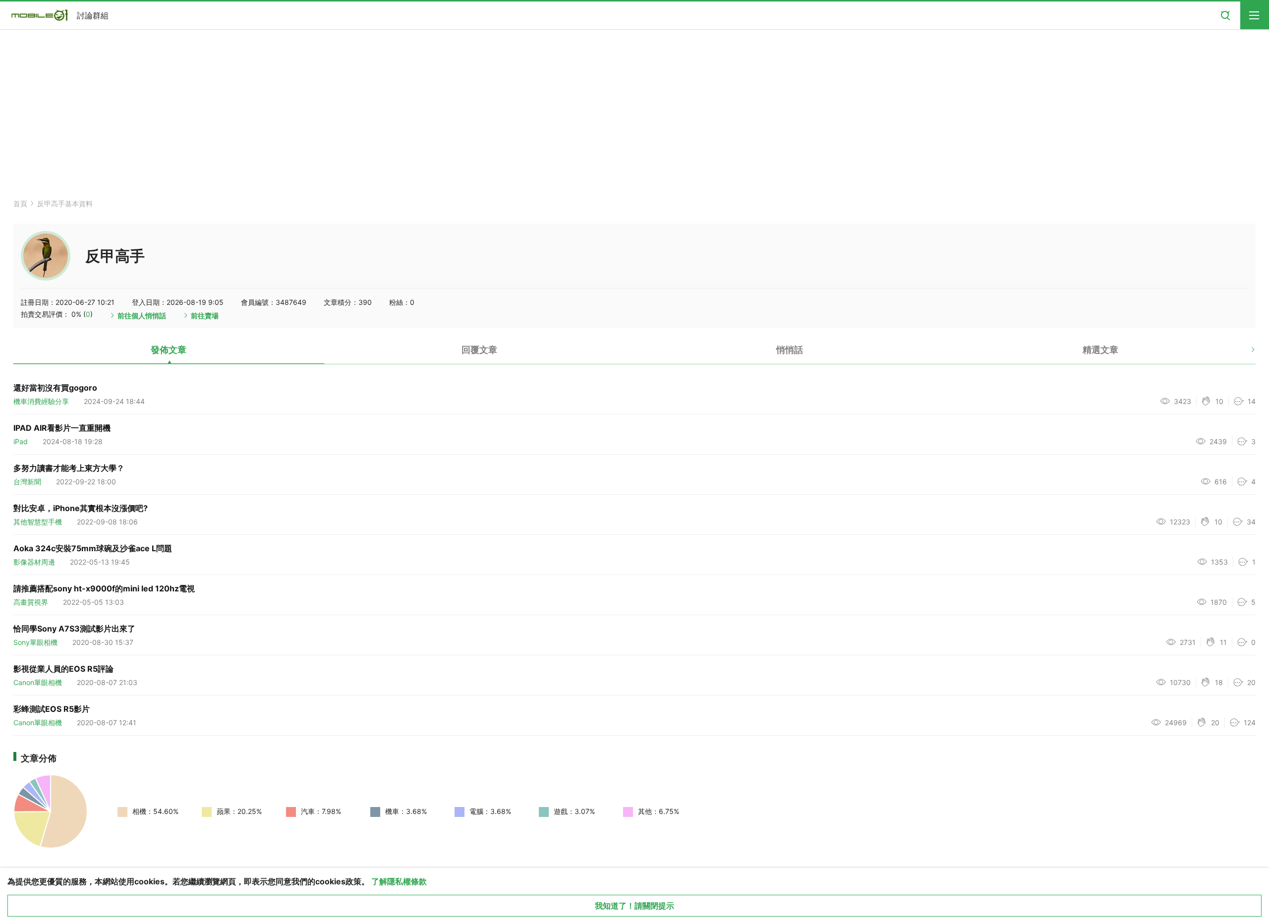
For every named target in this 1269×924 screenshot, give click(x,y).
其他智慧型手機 (37, 522)
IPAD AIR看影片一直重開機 (62, 428)
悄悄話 (789, 350)
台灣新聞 (27, 481)
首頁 (20, 203)
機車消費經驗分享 (41, 401)
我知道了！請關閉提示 (634, 906)
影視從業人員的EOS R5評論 (63, 669)
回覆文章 (479, 350)
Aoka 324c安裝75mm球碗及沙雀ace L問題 (92, 548)
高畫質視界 (30, 602)
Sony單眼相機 (35, 642)
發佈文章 (168, 350)
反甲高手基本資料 (65, 203)
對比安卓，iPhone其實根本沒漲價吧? (80, 508)
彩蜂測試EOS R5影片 (51, 709)
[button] (1244, 353)
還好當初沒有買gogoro (55, 388)
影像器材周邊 (34, 562)
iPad (20, 441)
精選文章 (1100, 350)
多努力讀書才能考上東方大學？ (68, 468)
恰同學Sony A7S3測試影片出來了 (74, 629)
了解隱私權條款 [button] (399, 881)
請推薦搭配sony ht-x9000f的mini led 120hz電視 (104, 588)
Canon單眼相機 (37, 682)
